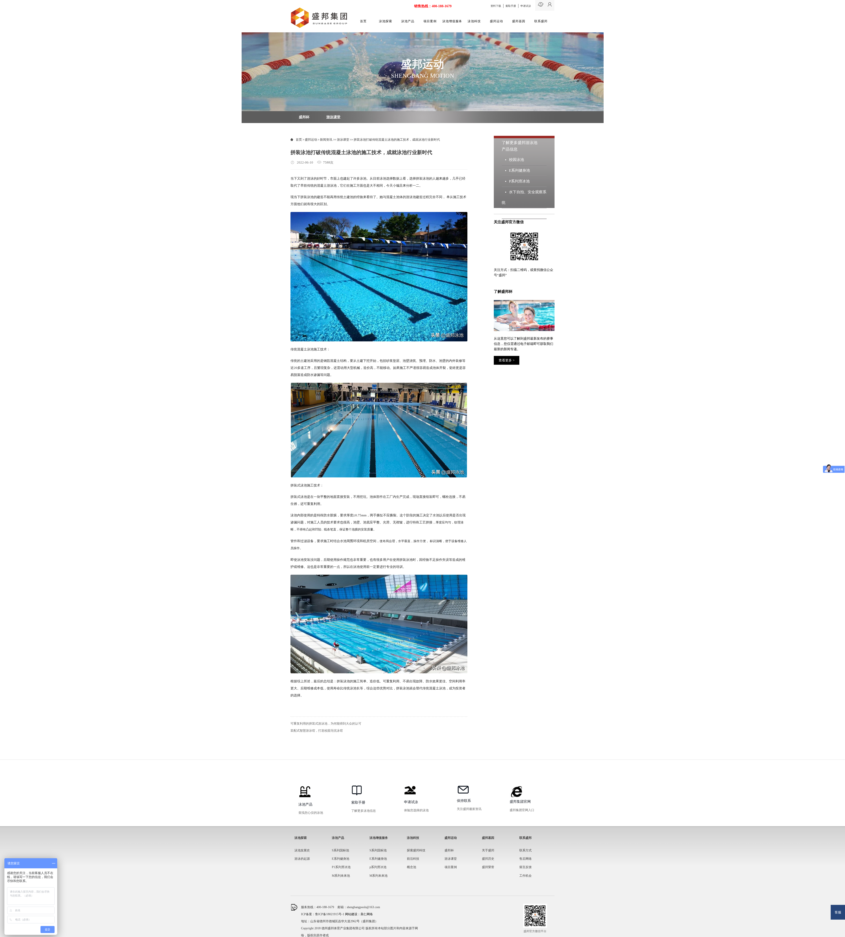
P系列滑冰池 (519, 181)
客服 (838, 912)
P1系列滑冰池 (341, 867)
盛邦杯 (304, 117)
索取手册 (510, 5)
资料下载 (495, 5)
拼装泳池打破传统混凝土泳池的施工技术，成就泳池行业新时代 (397, 139)
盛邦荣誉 (488, 867)
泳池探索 (385, 21)
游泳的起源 (302, 858)
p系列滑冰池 (377, 867)
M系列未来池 (520, 213)
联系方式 (525, 850)
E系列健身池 (519, 170)
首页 (363, 21)
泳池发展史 (302, 850)
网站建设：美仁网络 (359, 914)
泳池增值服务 (452, 21)
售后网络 (525, 858)
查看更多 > (506, 360)
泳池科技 (474, 21)
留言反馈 (525, 867)
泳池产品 (407, 21)
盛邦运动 (496, 21)
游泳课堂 (333, 117)
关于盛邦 (488, 850)
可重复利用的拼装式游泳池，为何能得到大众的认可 (325, 723)
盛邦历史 (488, 858)
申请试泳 (525, 5)
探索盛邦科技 (416, 850)
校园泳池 (516, 160)
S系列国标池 (340, 850)
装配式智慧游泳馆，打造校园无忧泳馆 (316, 730)
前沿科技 (413, 858)
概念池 (411, 867)
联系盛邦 (540, 21)
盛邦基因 (518, 21)
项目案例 (430, 21)
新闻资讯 (326, 139)
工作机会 (525, 875)
